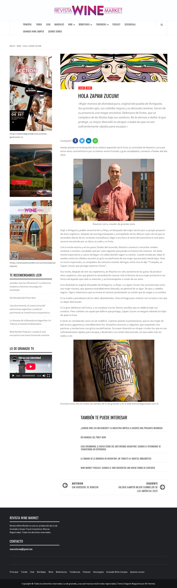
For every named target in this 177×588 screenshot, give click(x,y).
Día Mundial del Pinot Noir (93, 437)
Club (48, 24)
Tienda (39, 24)
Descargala (130, 24)
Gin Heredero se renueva (85, 485)
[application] (31, 366)
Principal (27, 24)
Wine (70, 24)
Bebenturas (84, 24)
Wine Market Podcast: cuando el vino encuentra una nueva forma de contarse (118, 467)
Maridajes (59, 24)
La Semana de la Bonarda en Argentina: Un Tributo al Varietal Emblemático (116, 458)
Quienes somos (55, 31)
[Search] (162, 24)
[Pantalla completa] (48, 375)
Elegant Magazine (132, 583)
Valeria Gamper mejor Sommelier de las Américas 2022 (138, 487)
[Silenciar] (44, 375)
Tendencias (101, 24)
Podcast (116, 24)
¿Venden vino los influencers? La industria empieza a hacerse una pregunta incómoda (122, 428)
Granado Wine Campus (33, 31)
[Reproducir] (13, 375)
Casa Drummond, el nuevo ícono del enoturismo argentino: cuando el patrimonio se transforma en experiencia (121, 448)
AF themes (150, 583)
